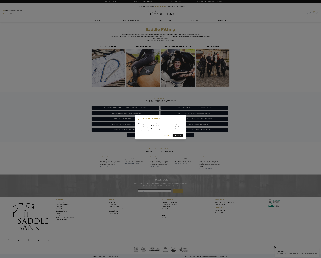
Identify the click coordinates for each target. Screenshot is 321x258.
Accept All (177, 135)
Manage (166, 135)
